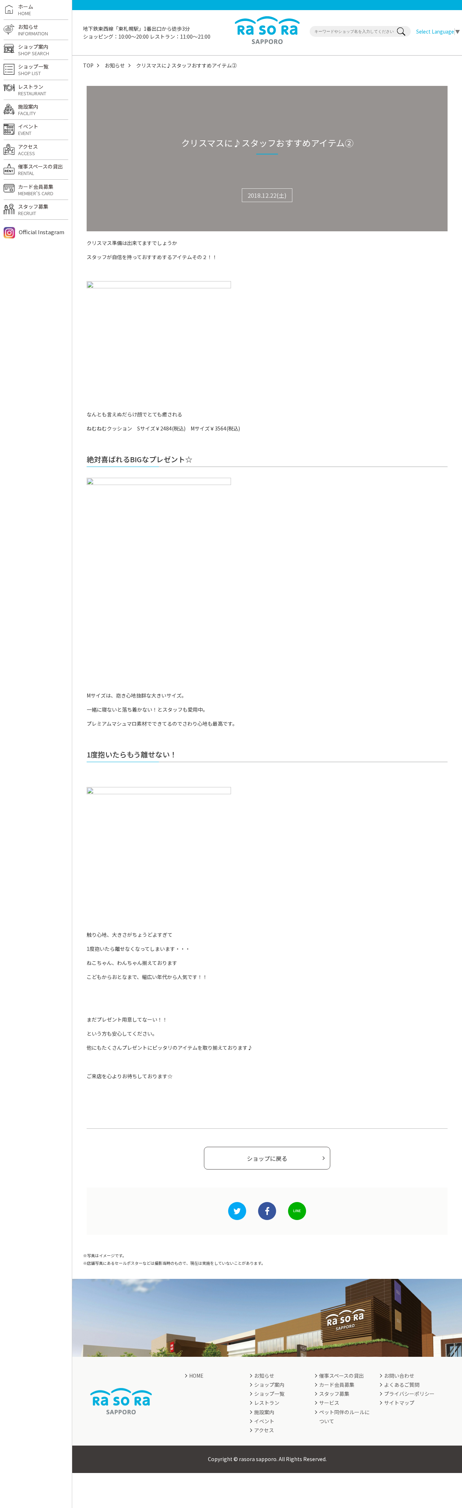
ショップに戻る (267, 1158)
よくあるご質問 (401, 1384)
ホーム (25, 10)
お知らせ (115, 65)
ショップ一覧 (33, 70)
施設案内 (28, 110)
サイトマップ (399, 1402)
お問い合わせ (399, 1375)
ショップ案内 (33, 50)
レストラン (32, 90)
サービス (329, 1402)
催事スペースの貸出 (40, 169)
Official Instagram (41, 232)
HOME (196, 1375)
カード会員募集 (35, 190)
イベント (28, 129)
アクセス (28, 150)
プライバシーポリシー (409, 1393)
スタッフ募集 (33, 210)
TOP (88, 65)
